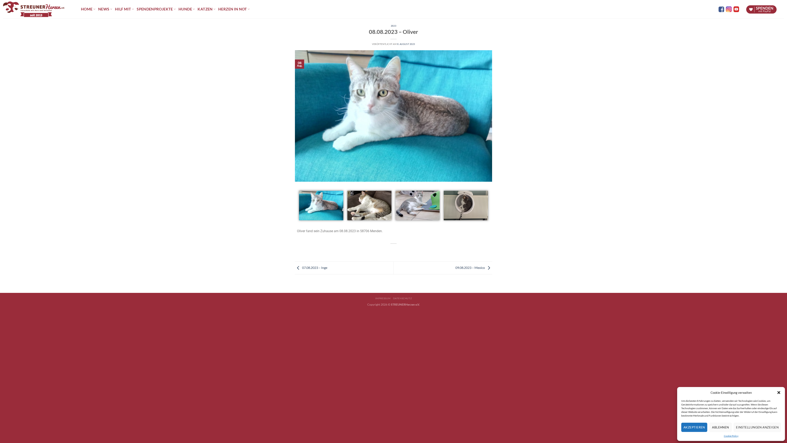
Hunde (185, 9)
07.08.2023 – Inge (314, 267)
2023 (393, 25)
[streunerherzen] (39, 9)
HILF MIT (123, 9)
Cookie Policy (731, 435)
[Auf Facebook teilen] (390, 250)
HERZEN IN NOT (232, 9)
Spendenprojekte (155, 9)
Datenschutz (402, 298)
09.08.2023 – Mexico (470, 267)
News (103, 9)
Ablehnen (720, 427)
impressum (383, 298)
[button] (779, 392)
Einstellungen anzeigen (757, 427)
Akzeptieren (694, 427)
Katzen (205, 9)
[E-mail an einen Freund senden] (397, 250)
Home (86, 9)
